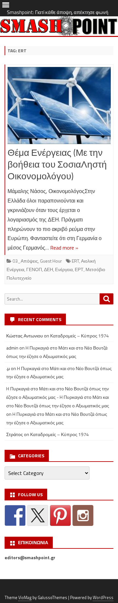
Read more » (64, 248)
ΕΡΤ (79, 269)
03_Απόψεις (25, 260)
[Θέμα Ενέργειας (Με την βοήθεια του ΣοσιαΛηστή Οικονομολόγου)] (59, 107)
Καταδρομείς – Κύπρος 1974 (79, 335)
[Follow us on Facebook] (15, 515)
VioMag (24, 598)
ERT (75, 260)
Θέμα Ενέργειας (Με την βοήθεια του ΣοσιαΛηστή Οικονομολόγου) (57, 164)
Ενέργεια (64, 269)
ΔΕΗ (48, 269)
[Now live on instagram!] (82, 515)
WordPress (103, 598)
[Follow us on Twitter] (37, 515)
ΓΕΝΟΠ (34, 269)
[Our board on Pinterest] (60, 515)
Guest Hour (51, 260)
